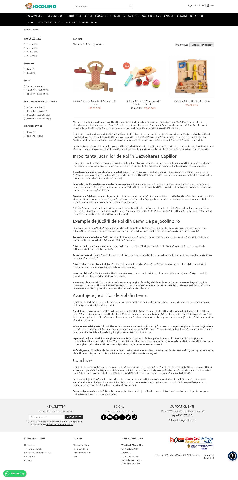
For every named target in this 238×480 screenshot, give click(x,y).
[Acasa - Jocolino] (40, 6)
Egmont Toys (33, 135)
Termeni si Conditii (33, 448)
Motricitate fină (34, 107)
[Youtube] (110, 417)
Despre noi (29, 445)
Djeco (30, 131)
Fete (29, 69)
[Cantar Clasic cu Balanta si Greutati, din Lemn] (94, 76)
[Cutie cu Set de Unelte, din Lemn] (192, 76)
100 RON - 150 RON (36, 90)
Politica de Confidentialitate (59, 424)
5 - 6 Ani (31, 52)
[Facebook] (104, 417)
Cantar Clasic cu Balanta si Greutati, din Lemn (94, 103)
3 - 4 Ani (31, 44)
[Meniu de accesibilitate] (232, 456)
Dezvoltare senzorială (37, 118)
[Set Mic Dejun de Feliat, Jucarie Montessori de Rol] (143, 77)
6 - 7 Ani (31, 55)
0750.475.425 (184, 415)
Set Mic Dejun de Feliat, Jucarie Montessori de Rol (143, 103)
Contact (28, 460)
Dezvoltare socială (36, 110)
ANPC (75, 456)
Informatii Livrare (77, 22)
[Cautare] (130, 6)
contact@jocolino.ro (184, 420)
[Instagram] (134, 417)
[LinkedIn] (122, 417)
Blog (94, 22)
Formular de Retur (82, 452)
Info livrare (29, 456)
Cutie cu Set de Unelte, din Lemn (192, 101)
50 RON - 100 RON (36, 86)
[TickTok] (128, 417)
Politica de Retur (81, 448)
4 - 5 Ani (31, 48)
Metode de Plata (81, 445)
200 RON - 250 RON (36, 93)
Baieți (30, 73)
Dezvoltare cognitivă (37, 114)
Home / (28, 29)
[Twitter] (116, 417)
